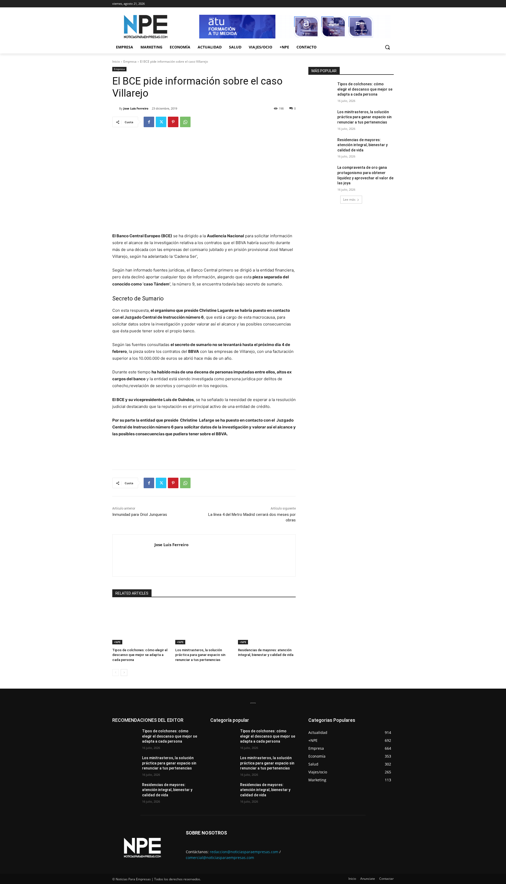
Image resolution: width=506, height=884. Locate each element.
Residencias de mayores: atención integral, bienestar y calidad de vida (362, 145)
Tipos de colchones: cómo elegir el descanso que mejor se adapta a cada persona (139, 654)
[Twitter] (161, 122)
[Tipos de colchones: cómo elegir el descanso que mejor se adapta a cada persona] (141, 624)
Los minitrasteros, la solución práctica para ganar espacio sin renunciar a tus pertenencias (200, 654)
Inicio (116, 61)
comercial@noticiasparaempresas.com (220, 857)
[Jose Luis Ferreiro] (115, 108)
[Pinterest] (173, 122)
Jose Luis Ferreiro (135, 108)
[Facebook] (149, 122)
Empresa (130, 61)
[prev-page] (115, 672)
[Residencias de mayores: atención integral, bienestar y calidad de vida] (267, 624)
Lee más (349, 199)
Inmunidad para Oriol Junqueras (139, 514)
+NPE (117, 642)
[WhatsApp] (185, 122)
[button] (387, 47)
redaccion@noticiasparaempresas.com (244, 851)
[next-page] (124, 672)
